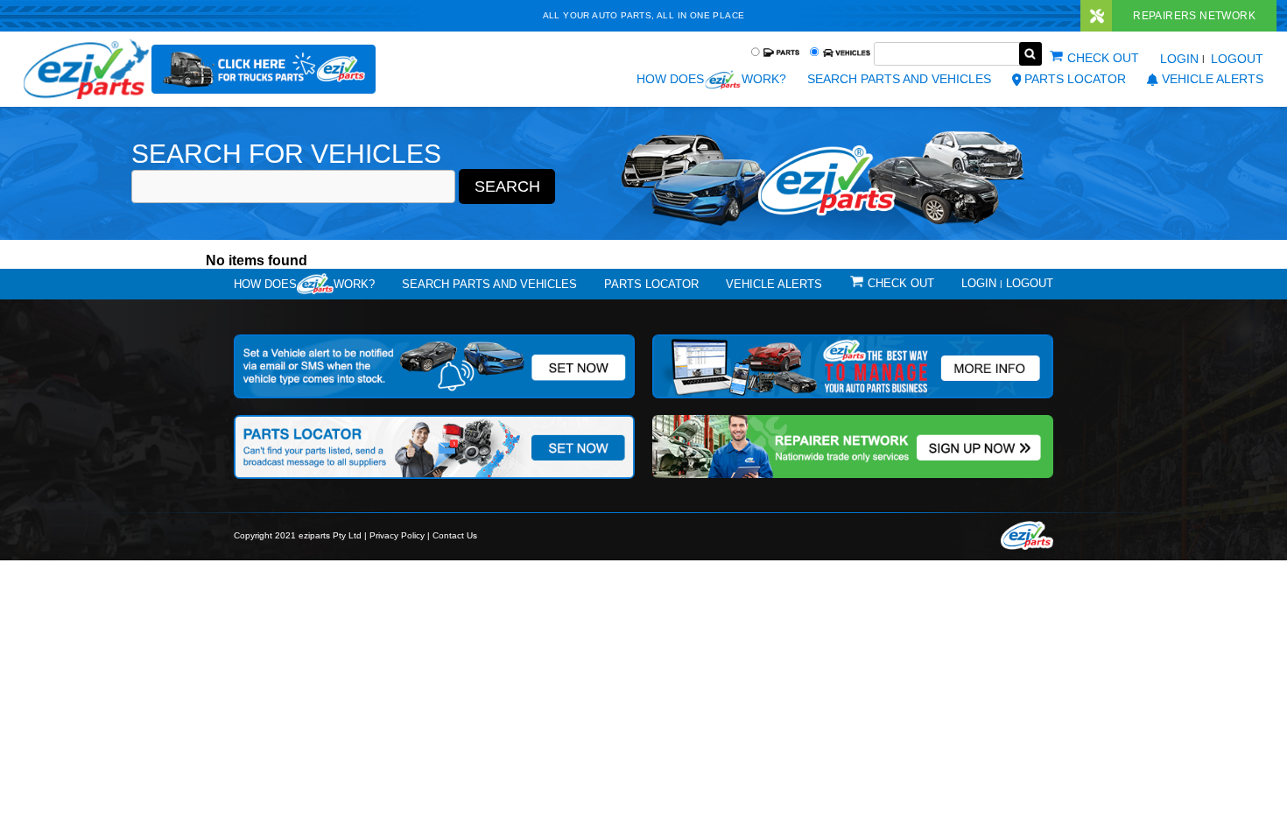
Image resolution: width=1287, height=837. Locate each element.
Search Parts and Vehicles (899, 79)
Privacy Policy (397, 535)
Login (1179, 59)
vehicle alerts (1212, 79)
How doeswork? (304, 284)
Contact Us (455, 535)
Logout (1237, 59)
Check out (1103, 58)
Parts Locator (1075, 79)
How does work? (710, 79)
